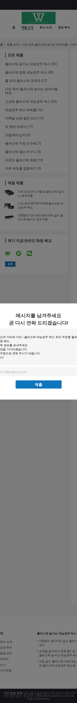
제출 (38, 384)
